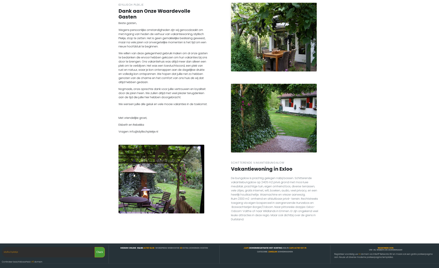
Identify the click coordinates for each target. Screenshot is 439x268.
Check (99, 252)
